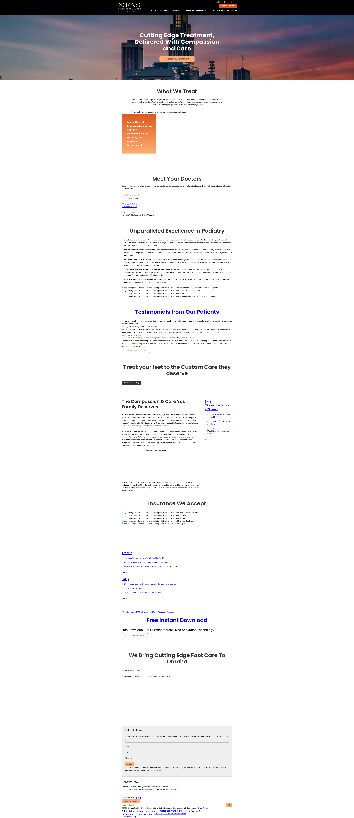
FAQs (125, 579)
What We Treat (177, 91)
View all (208, 439)
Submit (129, 764)
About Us (177, 10)
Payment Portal (227, 5)
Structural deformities (137, 133)
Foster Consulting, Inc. (170, 811)
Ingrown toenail (134, 145)
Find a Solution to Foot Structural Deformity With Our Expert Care (150, 566)
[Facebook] (136, 798)
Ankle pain (132, 129)
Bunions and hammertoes (139, 126)
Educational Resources (196, 10)
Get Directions (171, 789)
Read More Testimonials (136, 350)
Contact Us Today (131, 383)
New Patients (217, 10)
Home (153, 10)
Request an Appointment (177, 59)
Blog (208, 401)
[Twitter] (138, 798)
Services (163, 10)
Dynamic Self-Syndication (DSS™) (170, 814)
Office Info (158, 789)
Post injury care (134, 137)
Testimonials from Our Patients (177, 312)
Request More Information (135, 635)
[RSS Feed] (140, 798)
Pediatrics (132, 141)
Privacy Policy (202, 808)
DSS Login (133, 816)
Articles (127, 553)
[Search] (229, 805)
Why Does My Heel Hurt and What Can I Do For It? (144, 558)
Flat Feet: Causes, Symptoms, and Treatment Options (146, 562)
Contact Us (232, 10)
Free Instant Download (177, 620)
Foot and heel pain (136, 122)
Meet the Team (130, 195)
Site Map (125, 816)
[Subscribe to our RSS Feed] (218, 409)
